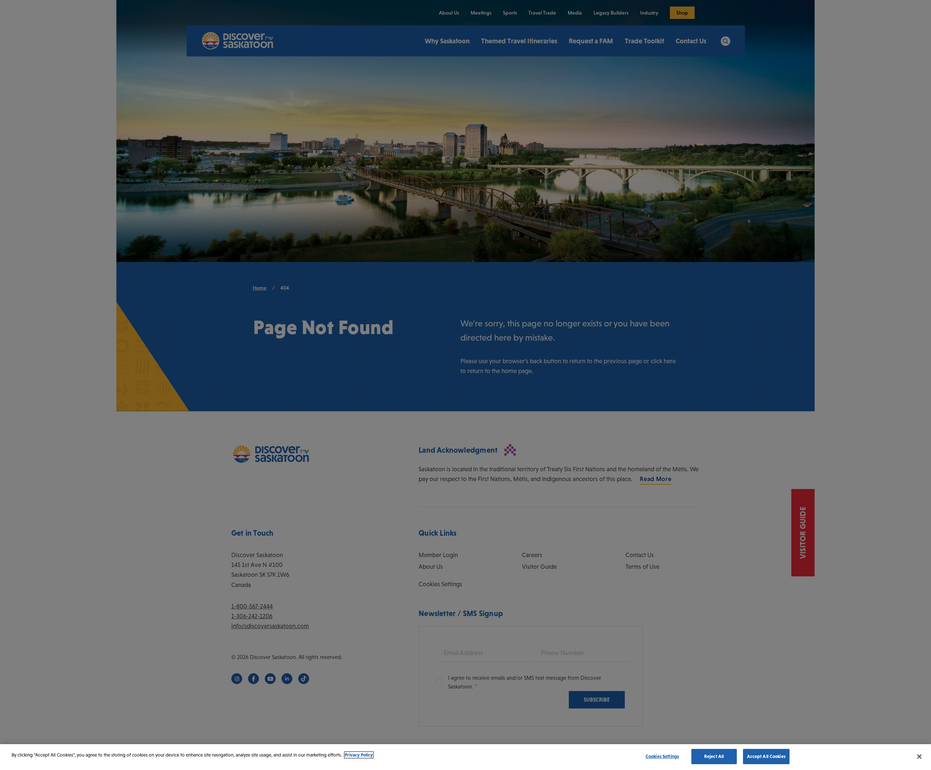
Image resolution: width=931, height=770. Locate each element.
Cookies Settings (662, 756)
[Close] (919, 757)
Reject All (714, 756)
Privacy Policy (359, 755)
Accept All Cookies (766, 756)
